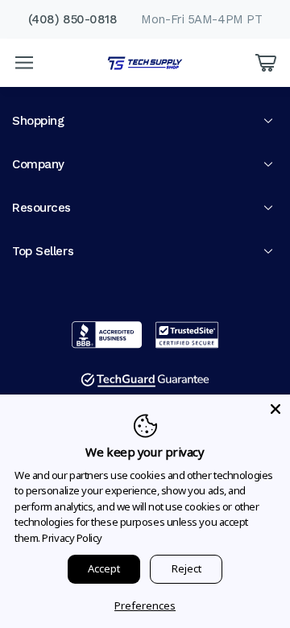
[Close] (275, 409)
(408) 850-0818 (73, 19)
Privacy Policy (72, 538)
